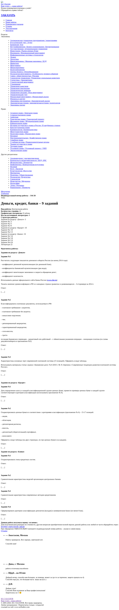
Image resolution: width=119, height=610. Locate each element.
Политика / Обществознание (21, 175)
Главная (9, 20)
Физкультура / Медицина (20, 181)
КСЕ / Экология (16, 169)
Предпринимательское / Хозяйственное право (28, 138)
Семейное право (16, 140)
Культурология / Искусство (21, 171)
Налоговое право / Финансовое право (25, 134)
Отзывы (9, 26)
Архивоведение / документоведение (24, 158)
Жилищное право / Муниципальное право (27, 121)
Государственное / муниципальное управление (28, 49)
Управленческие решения (20, 90)
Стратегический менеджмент (21, 82)
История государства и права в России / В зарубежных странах (35, 125)
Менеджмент (15, 65)
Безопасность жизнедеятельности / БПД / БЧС (28, 160)
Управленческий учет (18, 95)
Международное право (19, 132)
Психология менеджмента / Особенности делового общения (34, 74)
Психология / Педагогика (20, 177)
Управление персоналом (20, 88)
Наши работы (11, 22)
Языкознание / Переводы (20, 187)
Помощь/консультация (14, 24)
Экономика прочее (17, 105)
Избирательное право (18, 123)
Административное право (20, 115)
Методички (5, 191)
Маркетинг (14, 63)
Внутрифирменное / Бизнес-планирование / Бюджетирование (34, 47)
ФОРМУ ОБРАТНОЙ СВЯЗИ (13, 527)
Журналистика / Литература (21, 162)
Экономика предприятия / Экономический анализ (30, 101)
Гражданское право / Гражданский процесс (27, 119)
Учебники (5, 193)
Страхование (15, 84)
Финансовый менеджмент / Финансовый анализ (29, 97)
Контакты (9, 30)
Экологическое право (18, 150)
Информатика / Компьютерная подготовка (27, 165)
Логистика (14, 59)
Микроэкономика (17, 68)
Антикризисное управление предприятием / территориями (33, 40)
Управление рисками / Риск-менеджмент (26, 93)
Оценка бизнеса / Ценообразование (24, 72)
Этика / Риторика (17, 185)
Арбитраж (14, 117)
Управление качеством (19, 86)
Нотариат (14, 136)
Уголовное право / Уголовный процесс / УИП (28, 148)
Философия (14, 183)
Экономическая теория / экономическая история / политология (35, 103)
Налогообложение (17, 70)
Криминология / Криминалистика (23, 130)
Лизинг (13, 57)
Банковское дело (16, 45)
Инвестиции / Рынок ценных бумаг (24, 51)
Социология (15, 179)
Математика (15, 173)
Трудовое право (16, 146)
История (13, 167)
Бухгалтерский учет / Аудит (21, 43)
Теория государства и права (21, 144)
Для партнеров (11, 28)
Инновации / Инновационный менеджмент (27, 53)
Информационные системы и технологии (26, 55)
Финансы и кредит (17, 99)
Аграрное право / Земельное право (24, 113)
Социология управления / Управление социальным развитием (35, 78)
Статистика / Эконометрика (21, 80)
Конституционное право (20, 128)
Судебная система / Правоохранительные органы (29, 142)
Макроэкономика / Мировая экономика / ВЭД (28, 61)
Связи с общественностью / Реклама (24, 76)
